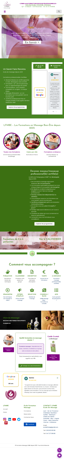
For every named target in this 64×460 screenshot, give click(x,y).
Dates (5, 412)
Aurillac (45, 415)
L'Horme (45, 422)
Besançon (52, 415)
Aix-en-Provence (52, 411)
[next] (61, 36)
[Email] (59, 455)
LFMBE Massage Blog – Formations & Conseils (44, 301)
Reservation (27, 414)
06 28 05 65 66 (50, 430)
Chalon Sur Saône (48, 417)
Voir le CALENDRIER (50, 239)
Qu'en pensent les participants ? (56, 298)
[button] (59, 11)
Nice (51, 418)
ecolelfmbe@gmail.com (50, 427)
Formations (27, 411)
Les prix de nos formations (44, 279)
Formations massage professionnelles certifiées (56, 281)
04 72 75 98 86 (50, 433)
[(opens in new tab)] (44, 273)
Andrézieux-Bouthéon (50, 413)
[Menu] (4, 11)
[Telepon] (59, 450)
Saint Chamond (53, 420)
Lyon (44, 411)
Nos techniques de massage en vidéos (7, 298)
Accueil (5, 409)
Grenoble (46, 418)
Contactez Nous (29, 417)
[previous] (3, 36)
